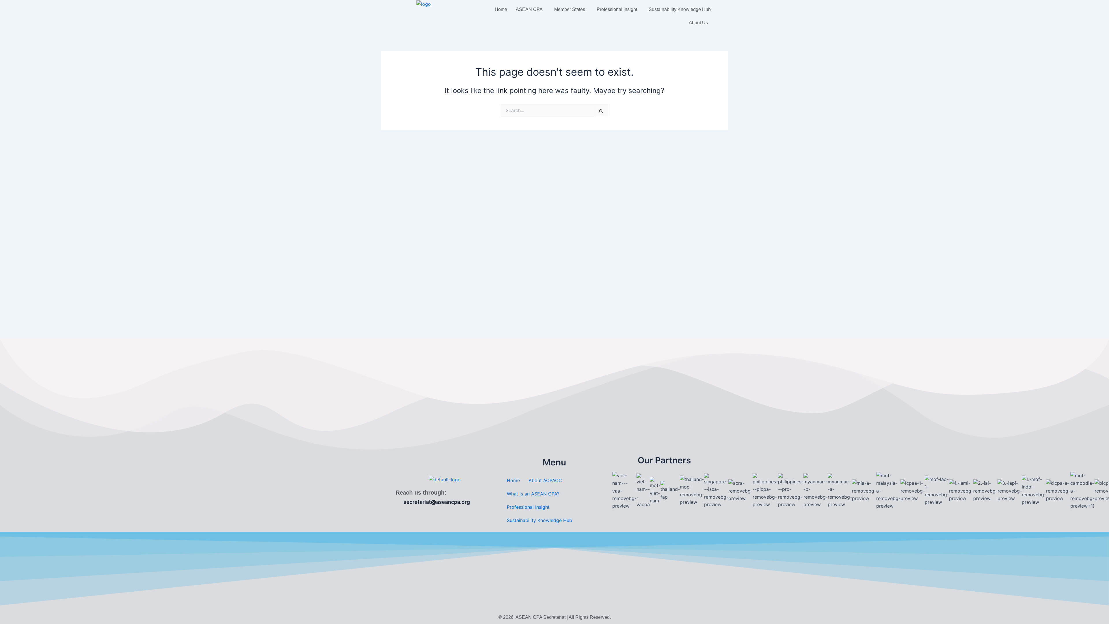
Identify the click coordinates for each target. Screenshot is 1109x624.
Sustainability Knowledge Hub (680, 9)
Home (501, 9)
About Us (698, 22)
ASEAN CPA (529, 9)
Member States (569, 9)
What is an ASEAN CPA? (533, 494)
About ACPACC (545, 480)
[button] (530, 9)
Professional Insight (617, 9)
